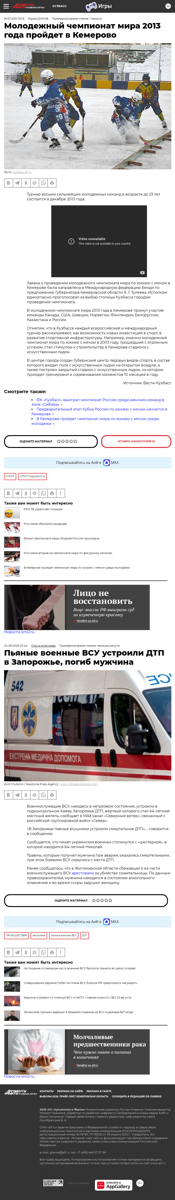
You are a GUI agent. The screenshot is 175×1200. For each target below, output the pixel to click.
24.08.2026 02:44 (16, 645)
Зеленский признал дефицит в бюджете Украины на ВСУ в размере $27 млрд (78, 1012)
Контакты (47, 1091)
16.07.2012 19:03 (14, 18)
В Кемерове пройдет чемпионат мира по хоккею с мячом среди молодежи (77, 567)
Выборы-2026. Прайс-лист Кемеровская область (74, 1096)
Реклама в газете (99, 1091)
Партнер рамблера (79, 1183)
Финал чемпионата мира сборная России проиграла (61, 538)
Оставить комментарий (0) (136, 441)
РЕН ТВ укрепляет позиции (43, 509)
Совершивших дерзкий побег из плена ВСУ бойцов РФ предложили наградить (80, 983)
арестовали (83, 873)
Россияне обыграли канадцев (45, 523)
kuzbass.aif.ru (22, 172)
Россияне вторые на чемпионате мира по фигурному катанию (68, 553)
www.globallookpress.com (79, 784)
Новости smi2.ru (19, 632)
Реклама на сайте (70, 1091)
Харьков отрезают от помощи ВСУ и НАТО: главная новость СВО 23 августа (77, 997)
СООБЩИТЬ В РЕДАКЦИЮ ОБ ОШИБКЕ (137, 1096)
